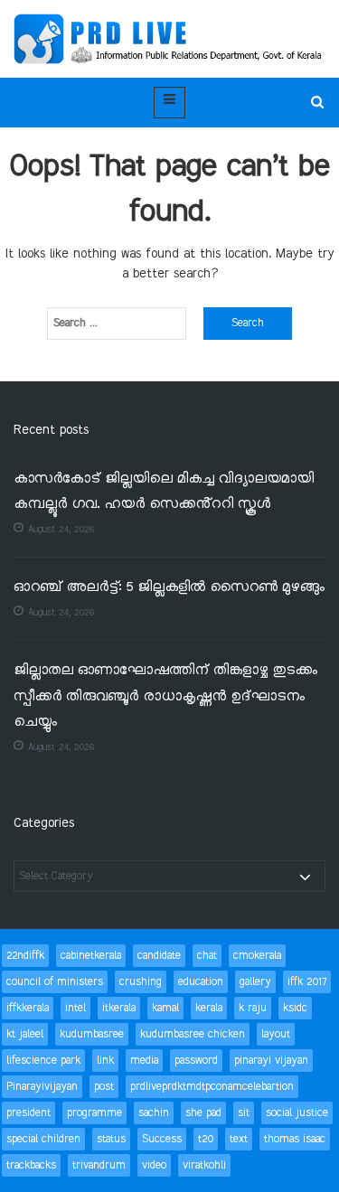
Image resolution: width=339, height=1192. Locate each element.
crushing (140, 982)
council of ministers (54, 982)
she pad (203, 1113)
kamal (165, 1008)
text (239, 1139)
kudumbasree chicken (192, 1034)
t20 (205, 1139)
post (104, 1086)
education (200, 982)
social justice (297, 1113)
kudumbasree (92, 1034)
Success (162, 1139)
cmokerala (257, 955)
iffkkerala (27, 1008)
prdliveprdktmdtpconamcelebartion (212, 1086)
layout (275, 1034)
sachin (153, 1113)
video (154, 1165)
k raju (253, 1008)
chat (207, 955)
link (105, 1060)
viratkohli (204, 1165)
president (28, 1113)
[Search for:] (116, 323)
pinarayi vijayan (271, 1060)
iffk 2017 (306, 982)
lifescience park (43, 1060)
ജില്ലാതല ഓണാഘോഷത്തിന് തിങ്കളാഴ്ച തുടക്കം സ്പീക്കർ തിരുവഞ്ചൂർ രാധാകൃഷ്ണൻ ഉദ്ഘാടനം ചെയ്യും (165, 696)
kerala (208, 1008)
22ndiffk (25, 955)
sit (244, 1113)
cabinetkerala (91, 955)
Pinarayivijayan (42, 1086)
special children (43, 1139)
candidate (159, 955)
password (196, 1060)
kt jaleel (24, 1034)
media (144, 1060)
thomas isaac (294, 1139)
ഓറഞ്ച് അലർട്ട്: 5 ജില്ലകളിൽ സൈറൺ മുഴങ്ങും (169, 587)
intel (75, 1008)
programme (94, 1113)
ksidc (295, 1008)
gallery (255, 982)
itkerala (119, 1008)
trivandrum (99, 1165)
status (111, 1139)
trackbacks (31, 1165)
